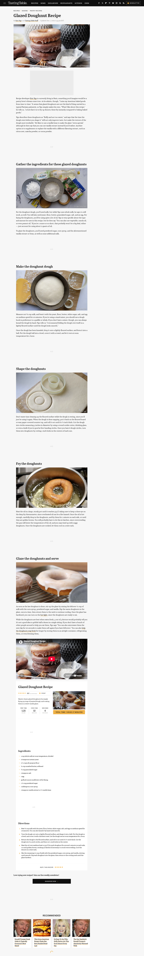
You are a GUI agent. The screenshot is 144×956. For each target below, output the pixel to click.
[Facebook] (99, 3)
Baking (25, 10)
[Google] (120, 3)
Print (43, 693)
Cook (87, 3)
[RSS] (124, 3)
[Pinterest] (109, 3)
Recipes (34, 3)
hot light (44, 615)
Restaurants (66, 3)
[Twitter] (102, 3)
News (43, 3)
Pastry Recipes (36, 10)
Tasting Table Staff (31, 20)
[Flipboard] (106, 3)
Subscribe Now (50, 881)
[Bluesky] (113, 3)
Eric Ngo (19, 20)
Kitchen (78, 3)
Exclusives (53, 3)
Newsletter (134, 3)
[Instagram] (117, 3)
